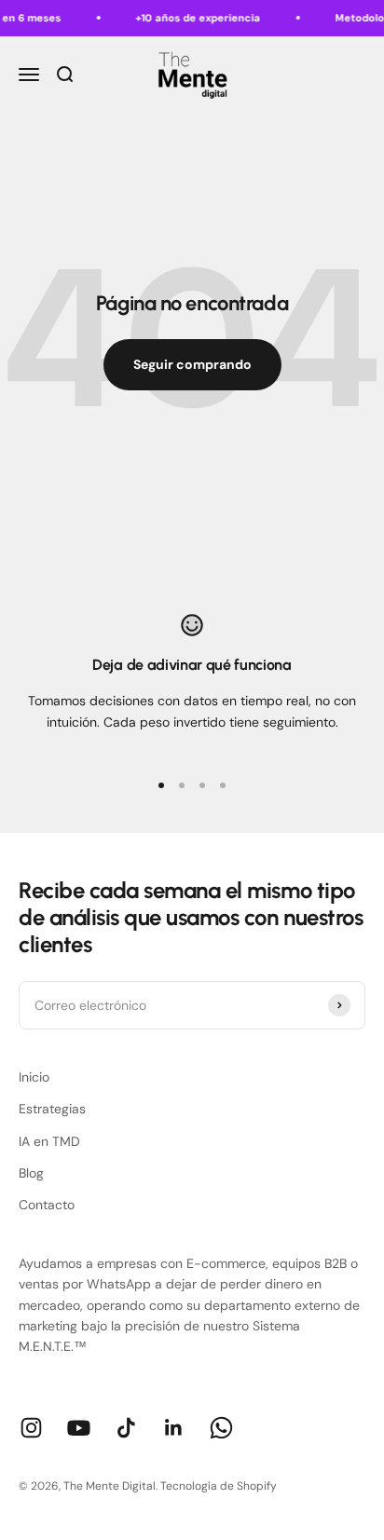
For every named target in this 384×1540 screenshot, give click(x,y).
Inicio (34, 1077)
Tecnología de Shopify (218, 1486)
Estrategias (52, 1108)
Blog (31, 1173)
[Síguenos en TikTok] (126, 1427)
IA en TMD (49, 1141)
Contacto (47, 1204)
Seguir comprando (192, 364)
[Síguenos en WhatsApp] (221, 1427)
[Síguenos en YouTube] (78, 1427)
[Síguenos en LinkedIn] (173, 1427)
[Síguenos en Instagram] (31, 1427)
